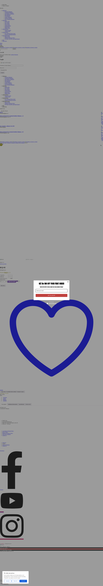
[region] (15, 577)
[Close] (68, 281)
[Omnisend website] (51, 303)
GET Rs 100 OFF (51, 295)
